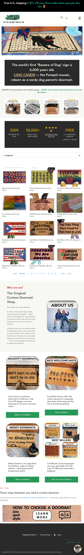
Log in (59, 535)
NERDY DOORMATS (22, 479)
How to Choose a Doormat (35, 498)
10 (55, 273)
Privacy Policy (45, 535)
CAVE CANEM (24, 75)
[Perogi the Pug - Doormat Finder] (78, 549)
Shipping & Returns (29, 535)
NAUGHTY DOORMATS (22, 415)
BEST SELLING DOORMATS (61, 479)
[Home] (13, 18)
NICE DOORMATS (61, 412)
